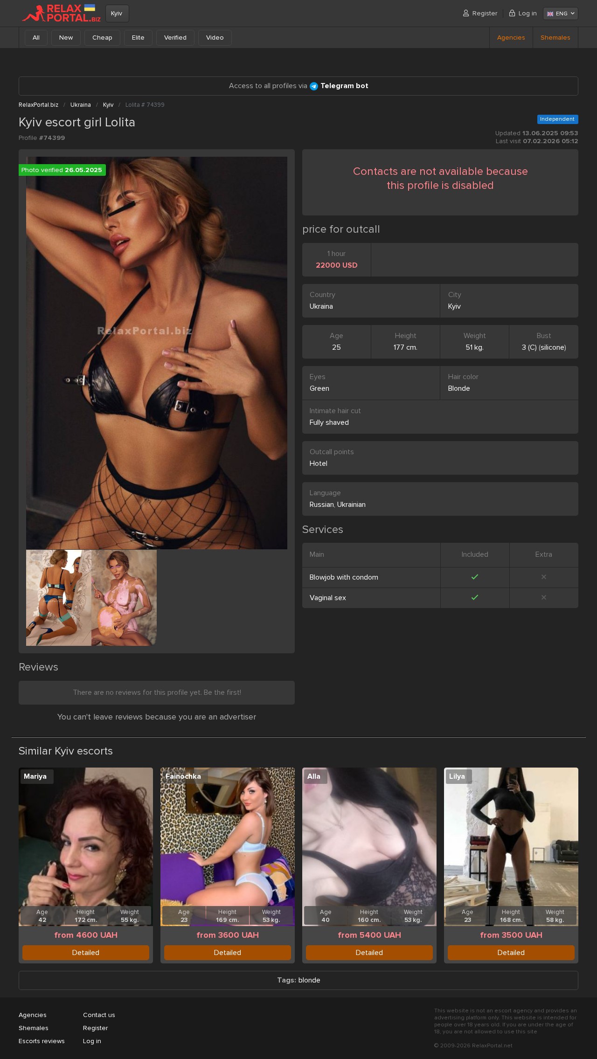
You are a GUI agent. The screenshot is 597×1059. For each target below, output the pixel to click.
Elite (138, 38)
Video (215, 38)
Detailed (85, 952)
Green (319, 388)
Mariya (35, 776)
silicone (552, 347)
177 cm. (405, 347)
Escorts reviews (42, 1041)
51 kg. (474, 347)
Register (484, 13)
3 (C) (529, 347)
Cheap (102, 38)
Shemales (555, 38)
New (66, 38)
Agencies (511, 38)
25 (336, 347)
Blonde (459, 388)
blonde (309, 980)
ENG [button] (562, 13)
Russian (322, 504)
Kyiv (116, 13)
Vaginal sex (328, 597)
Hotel (318, 463)
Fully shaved (329, 422)
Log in (528, 13)
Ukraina (321, 306)
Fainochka (183, 776)
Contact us (99, 1015)
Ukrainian (351, 504)
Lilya (457, 776)
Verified (175, 38)
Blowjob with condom (344, 577)
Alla (313, 776)
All (36, 38)
